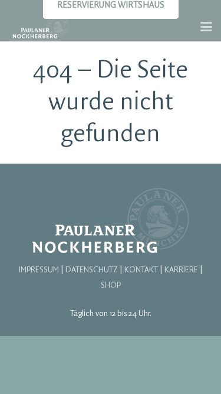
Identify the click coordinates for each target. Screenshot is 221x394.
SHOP (111, 285)
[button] (206, 26)
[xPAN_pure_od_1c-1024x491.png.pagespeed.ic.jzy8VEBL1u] (40, 26)
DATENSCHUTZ (91, 270)
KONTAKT (141, 270)
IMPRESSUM (39, 270)
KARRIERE (181, 270)
